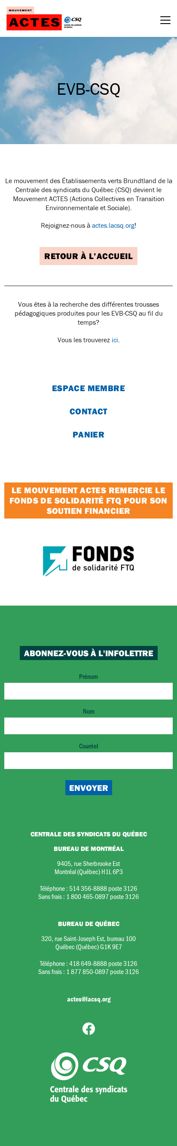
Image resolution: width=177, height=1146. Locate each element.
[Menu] (165, 21)
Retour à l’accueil (88, 255)
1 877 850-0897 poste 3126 (102, 971)
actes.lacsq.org (113, 225)
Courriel (88, 745)
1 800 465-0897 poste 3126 (102, 896)
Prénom (88, 676)
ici (115, 339)
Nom (89, 710)
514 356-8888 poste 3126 (103, 888)
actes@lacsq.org (88, 999)
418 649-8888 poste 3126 (103, 963)
